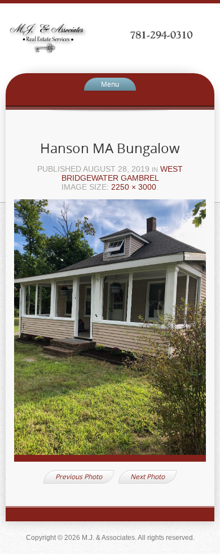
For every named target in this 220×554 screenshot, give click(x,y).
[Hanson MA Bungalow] (110, 334)
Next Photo (147, 476)
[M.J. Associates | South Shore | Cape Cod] (110, 37)
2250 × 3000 (133, 186)
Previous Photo (78, 476)
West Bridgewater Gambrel (122, 173)
